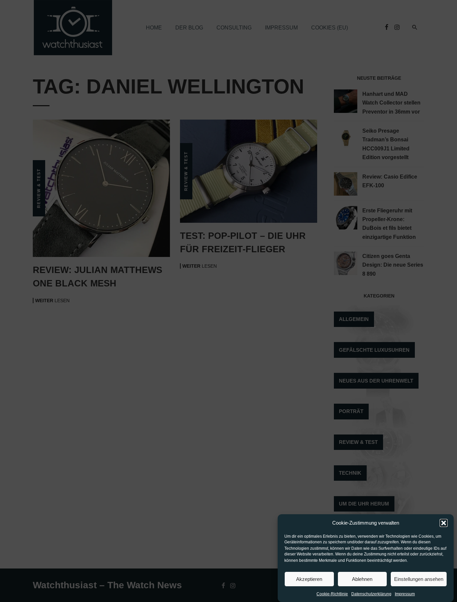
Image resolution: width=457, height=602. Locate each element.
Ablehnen (362, 579)
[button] (443, 523)
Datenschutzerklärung (371, 594)
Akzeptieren (309, 579)
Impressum (405, 594)
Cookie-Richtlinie (332, 594)
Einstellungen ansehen (418, 579)
